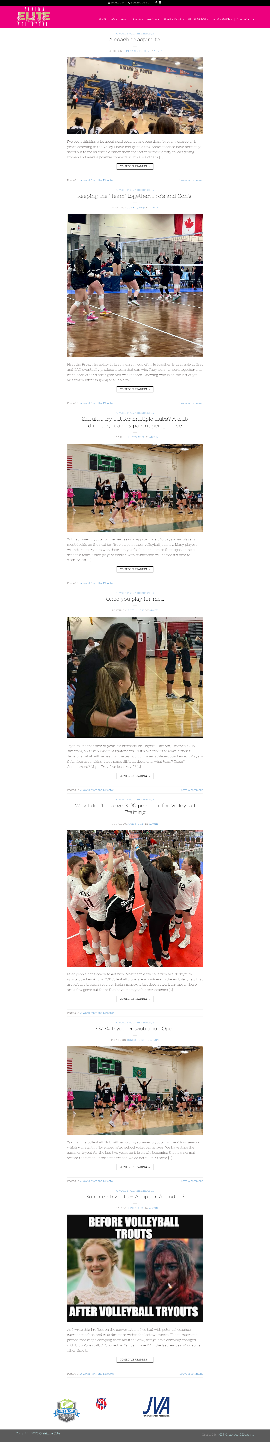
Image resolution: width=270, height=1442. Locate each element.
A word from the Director (135, 33)
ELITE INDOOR (173, 19)
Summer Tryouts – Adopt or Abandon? (135, 1196)
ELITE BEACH (197, 19)
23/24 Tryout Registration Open (135, 1028)
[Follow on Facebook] (156, 2)
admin (158, 51)
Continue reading (135, 166)
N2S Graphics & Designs (236, 1434)
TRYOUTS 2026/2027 (145, 19)
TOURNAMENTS (222, 19)
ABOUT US (118, 19)
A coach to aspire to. (135, 39)
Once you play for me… (135, 599)
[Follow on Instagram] (160, 2)
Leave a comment (191, 180)
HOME (103, 19)
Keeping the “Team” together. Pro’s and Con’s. (135, 196)
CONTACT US (245, 19)
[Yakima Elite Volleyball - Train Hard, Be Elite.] (34, 17)
